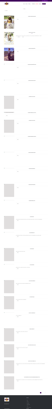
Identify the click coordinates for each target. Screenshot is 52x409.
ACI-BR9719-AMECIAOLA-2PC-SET (32, 112)
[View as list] (26, 12)
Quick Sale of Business (29, 407)
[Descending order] (28, 9)
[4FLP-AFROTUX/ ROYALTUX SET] (9, 350)
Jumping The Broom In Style (32, 32)
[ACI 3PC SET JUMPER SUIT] (9, 318)
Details (17, 19)
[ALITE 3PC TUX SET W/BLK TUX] (9, 366)
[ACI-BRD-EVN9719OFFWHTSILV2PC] (9, 70)
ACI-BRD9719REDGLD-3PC (32, 200)
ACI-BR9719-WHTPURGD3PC (32, 184)
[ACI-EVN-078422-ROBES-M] (9, 286)
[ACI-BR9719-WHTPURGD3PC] (9, 190)
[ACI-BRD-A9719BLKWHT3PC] (9, 54)
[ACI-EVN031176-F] (9, 222)
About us (28, 401)
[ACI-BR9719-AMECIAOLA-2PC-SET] (9, 112)
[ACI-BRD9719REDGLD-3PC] (9, 206)
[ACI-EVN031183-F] (9, 254)
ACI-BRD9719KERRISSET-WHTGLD (32, 136)
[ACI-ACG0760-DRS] (9, 270)
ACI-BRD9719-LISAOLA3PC (32, 96)
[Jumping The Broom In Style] (9, 38)
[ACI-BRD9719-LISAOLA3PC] (9, 102)
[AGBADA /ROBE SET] (9, 334)
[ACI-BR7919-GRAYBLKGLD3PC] (9, 86)
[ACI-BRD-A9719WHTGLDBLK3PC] (9, 22)
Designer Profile (28, 404)
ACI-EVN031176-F (32, 216)
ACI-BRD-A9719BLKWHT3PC (32, 48)
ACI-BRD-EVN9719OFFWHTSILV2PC (32, 64)
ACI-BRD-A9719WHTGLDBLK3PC (32, 16)
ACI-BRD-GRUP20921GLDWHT (32, 152)
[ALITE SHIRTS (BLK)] (9, 302)
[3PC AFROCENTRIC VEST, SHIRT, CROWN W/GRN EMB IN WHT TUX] (9, 382)
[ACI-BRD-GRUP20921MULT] (9, 174)
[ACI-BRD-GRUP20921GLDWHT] (9, 158)
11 (45, 392)
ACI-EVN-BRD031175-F (32, 232)
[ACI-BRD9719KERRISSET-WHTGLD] (9, 142)
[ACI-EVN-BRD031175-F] (9, 238)
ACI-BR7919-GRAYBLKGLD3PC (32, 80)
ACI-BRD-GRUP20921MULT (32, 168)
